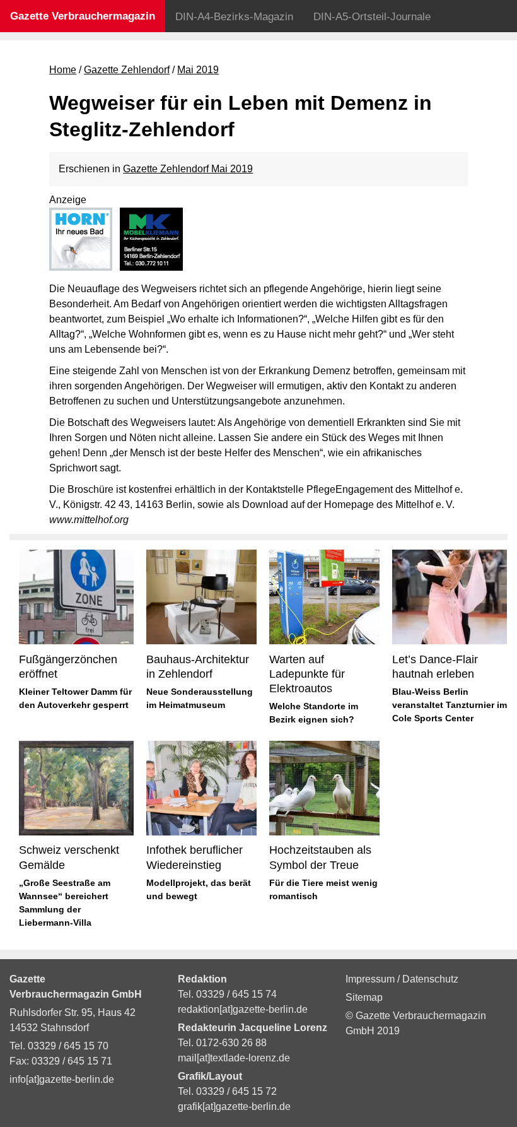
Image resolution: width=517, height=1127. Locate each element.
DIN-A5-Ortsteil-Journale (372, 17)
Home (62, 69)
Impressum (371, 979)
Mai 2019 (198, 69)
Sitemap (364, 997)
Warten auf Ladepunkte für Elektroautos (307, 674)
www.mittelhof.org (89, 519)
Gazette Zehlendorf (127, 69)
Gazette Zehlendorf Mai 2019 (188, 168)
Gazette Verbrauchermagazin (82, 16)
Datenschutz (430, 979)
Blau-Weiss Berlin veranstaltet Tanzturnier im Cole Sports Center (449, 705)
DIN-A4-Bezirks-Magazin (234, 17)
